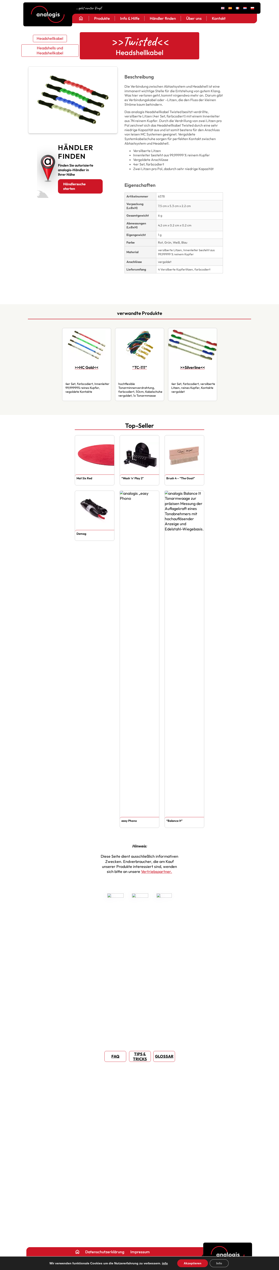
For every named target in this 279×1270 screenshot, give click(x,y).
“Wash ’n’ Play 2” (132, 478)
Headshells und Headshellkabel (50, 50)
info (165, 1263)
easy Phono (129, 821)
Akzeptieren (192, 1263)
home (80, 18)
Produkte (102, 18)
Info (219, 1263)
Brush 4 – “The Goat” (180, 478)
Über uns (194, 18)
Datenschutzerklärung (104, 1251)
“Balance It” (174, 821)
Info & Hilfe (130, 18)
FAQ (115, 1056)
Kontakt (219, 18)
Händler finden (163, 18)
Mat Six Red (84, 478)
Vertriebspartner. (156, 871)
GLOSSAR (164, 1056)
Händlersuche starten (74, 186)
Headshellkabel (50, 38)
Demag (81, 534)
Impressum (140, 1251)
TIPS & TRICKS (140, 1056)
